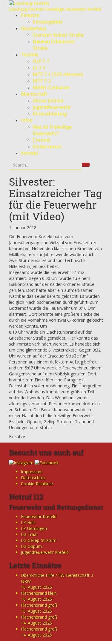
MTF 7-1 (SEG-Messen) (58, 74)
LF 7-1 (39, 68)
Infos (26, 120)
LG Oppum (31, 546)
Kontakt (29, 153)
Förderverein (47, 147)
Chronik (41, 140)
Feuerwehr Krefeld (38, 516)
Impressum (32, 471)
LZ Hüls (28, 522)
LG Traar (29, 534)
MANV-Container (51, 87)
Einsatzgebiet (48, 22)
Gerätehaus (33, 28)
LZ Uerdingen (34, 528)
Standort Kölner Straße (58, 35)
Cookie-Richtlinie (37, 483)
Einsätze (30, 15)
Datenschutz (33, 477)
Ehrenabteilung (50, 114)
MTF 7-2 (42, 81)
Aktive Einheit (48, 101)
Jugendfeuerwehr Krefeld (45, 552)
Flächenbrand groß (39, 605)
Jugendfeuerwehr (52, 107)
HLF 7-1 (41, 61)
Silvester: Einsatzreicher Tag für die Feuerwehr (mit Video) (55, 199)
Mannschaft (34, 94)
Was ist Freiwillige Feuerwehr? (52, 130)
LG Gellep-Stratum (38, 540)
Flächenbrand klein (39, 593)
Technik (30, 55)
